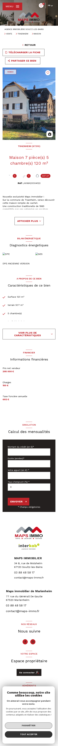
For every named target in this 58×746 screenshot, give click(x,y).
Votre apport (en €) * (18, 470)
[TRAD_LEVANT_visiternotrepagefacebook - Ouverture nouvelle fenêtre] (25, 641)
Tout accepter (28, 734)
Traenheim (23, 34)
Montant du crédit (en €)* (21, 447)
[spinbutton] (29, 487)
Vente (9, 34)
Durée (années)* (16, 458)
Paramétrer (28, 725)
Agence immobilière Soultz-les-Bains (24, 29)
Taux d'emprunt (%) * (18, 482)
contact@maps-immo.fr (29, 577)
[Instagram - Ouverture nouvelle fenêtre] (32, 641)
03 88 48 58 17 (24, 572)
